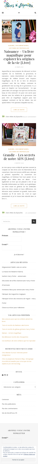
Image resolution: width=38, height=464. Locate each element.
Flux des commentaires (10, 408)
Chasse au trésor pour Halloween (13, 307)
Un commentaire (30, 213)
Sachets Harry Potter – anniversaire (14, 276)
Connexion (5, 399)
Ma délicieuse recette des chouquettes (15, 337)
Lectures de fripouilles (19, 48)
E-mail (5, 244)
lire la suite (19, 110)
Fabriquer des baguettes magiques (14, 294)
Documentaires (22, 45)
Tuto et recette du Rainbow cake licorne (15, 325)
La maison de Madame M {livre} (12, 272)
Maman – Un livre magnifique (11, 333)
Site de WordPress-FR (9, 413)
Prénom (5, 235)
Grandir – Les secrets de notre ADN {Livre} (19, 157)
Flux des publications (9, 404)
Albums (11, 45)
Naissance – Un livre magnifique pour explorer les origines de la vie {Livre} (19, 57)
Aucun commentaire (29, 117)
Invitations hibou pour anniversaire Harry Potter (18, 290)
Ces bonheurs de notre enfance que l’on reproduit (18, 341)
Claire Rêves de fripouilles (14, 117)
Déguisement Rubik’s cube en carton (14, 267)
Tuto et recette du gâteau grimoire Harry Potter (18, 329)
